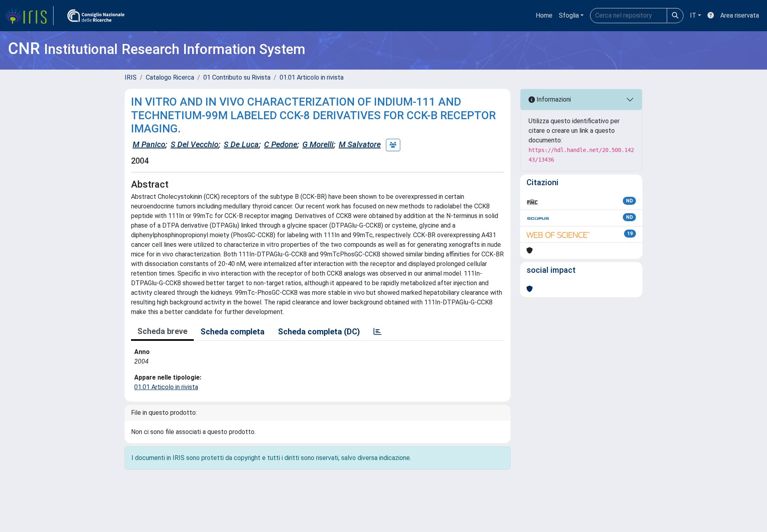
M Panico (149, 144)
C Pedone (280, 144)
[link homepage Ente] (96, 15)
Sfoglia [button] (569, 15)
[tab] (377, 331)
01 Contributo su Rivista (236, 77)
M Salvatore (360, 144)
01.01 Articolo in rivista (312, 77)
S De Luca (241, 144)
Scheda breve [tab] (162, 331)
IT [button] (693, 15)
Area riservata (739, 15)
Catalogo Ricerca (170, 77)
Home (544, 15)
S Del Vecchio (195, 144)
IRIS (131, 77)
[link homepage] (29, 15)
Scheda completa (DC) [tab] (319, 331)
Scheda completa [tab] (232, 331)
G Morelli (318, 144)
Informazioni (553, 99)
